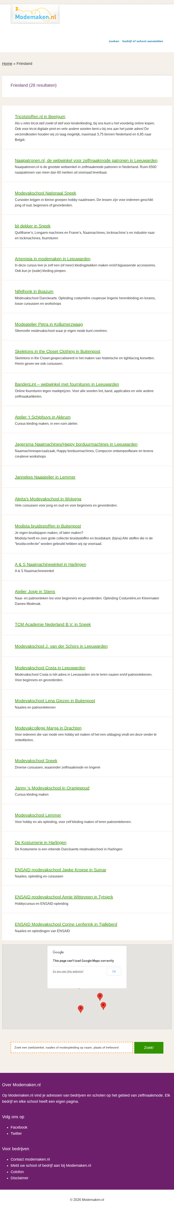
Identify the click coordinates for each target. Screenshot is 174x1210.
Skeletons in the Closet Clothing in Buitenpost (57, 351)
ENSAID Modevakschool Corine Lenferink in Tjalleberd (66, 924)
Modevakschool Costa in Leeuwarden (50, 668)
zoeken (114, 41)
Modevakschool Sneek (36, 760)
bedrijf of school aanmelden (142, 41)
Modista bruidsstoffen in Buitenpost (48, 526)
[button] (103, 1006)
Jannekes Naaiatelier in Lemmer (45, 477)
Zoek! (149, 1048)
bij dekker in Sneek (33, 226)
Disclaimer (19, 1178)
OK (114, 971)
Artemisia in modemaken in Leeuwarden (52, 258)
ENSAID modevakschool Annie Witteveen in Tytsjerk (64, 897)
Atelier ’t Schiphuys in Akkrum (43, 417)
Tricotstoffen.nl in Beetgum (40, 116)
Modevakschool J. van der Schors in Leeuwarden (61, 646)
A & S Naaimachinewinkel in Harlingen (50, 564)
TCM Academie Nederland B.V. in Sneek (53, 624)
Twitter (16, 1133)
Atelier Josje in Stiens (35, 591)
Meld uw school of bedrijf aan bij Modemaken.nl (51, 1165)
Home (7, 63)
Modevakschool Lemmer (38, 815)
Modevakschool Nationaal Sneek (45, 193)
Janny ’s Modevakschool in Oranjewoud (52, 788)
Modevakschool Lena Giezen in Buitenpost (55, 700)
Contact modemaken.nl (30, 1159)
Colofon (17, 1172)
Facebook (19, 1127)
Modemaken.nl (35, 14)
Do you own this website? (68, 971)
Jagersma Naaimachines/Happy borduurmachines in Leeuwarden (76, 444)
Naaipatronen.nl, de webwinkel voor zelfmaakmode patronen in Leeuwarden (86, 160)
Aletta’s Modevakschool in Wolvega (48, 499)
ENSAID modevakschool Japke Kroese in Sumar (60, 869)
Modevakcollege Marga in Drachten (48, 728)
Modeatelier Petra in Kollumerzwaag (49, 324)
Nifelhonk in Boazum (34, 291)
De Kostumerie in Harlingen (40, 842)
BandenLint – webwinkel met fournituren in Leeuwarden (67, 384)
